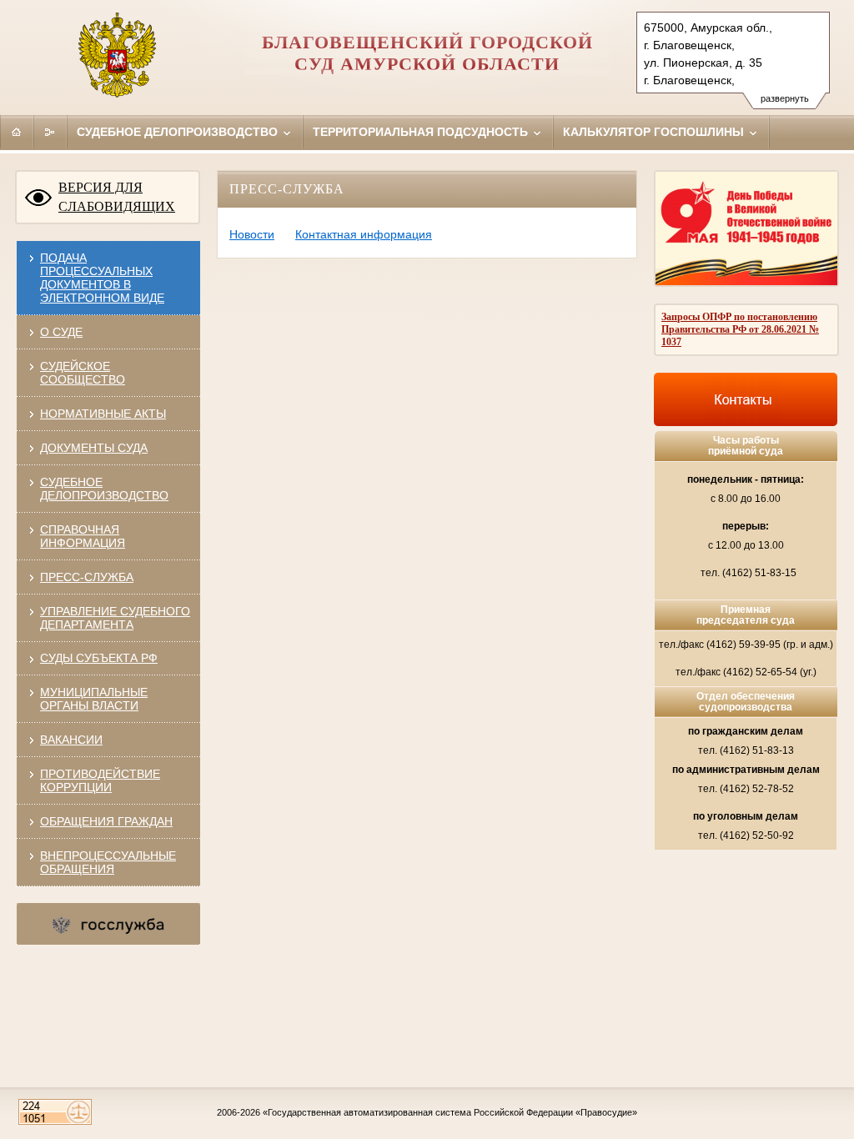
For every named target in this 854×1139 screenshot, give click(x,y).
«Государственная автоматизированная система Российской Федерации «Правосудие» (450, 1112)
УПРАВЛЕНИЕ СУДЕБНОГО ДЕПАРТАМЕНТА (115, 618)
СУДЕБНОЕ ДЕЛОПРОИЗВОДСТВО (104, 488)
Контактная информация (363, 234)
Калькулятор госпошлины (655, 131)
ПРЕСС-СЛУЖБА (86, 577)
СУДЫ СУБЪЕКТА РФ (99, 658)
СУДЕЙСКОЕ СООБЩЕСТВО (82, 372)
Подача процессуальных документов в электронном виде (102, 277)
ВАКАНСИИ (71, 739)
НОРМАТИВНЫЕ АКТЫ (103, 413)
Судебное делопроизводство (179, 131)
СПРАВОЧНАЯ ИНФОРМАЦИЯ (82, 536)
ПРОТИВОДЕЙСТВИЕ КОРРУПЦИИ (100, 780)
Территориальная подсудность (422, 131)
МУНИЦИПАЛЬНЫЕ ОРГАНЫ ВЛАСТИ (94, 698)
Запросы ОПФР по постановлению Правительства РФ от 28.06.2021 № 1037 (740, 329)
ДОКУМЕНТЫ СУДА (94, 447)
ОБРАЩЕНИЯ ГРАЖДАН (106, 821)
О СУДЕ (61, 332)
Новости (251, 234)
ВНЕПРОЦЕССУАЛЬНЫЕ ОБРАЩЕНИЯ (108, 862)
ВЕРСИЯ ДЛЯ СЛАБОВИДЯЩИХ (116, 196)
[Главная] (16, 131)
